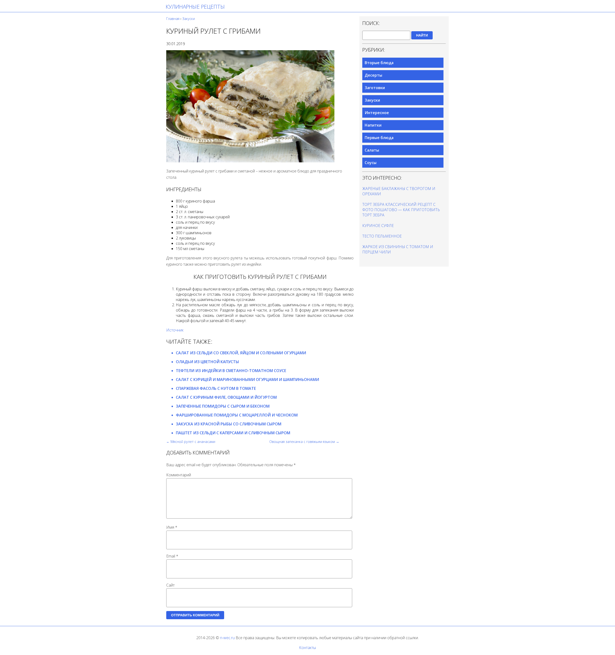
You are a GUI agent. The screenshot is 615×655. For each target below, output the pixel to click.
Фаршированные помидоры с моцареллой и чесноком (237, 415)
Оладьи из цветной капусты (207, 361)
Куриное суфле (378, 225)
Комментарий (178, 474)
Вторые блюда (379, 62)
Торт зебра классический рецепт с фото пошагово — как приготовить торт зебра (401, 210)
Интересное (377, 112)
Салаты (372, 150)
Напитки (373, 125)
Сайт (170, 585)
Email (172, 556)
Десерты (373, 75)
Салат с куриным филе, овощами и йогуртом (226, 397)
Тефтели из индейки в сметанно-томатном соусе (231, 370)
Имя (171, 527)
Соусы (370, 162)
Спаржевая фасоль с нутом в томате (216, 388)
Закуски (372, 100)
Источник (175, 330)
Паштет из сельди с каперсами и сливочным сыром (233, 432)
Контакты (307, 647)
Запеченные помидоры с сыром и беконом (223, 406)
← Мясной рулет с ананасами (190, 441)
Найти (422, 35)
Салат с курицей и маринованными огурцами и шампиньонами (247, 379)
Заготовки (375, 87)
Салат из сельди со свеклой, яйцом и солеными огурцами (241, 352)
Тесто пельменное (382, 236)
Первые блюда (379, 137)
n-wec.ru (227, 637)
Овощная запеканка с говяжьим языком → (304, 441)
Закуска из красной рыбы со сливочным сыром (228, 424)
